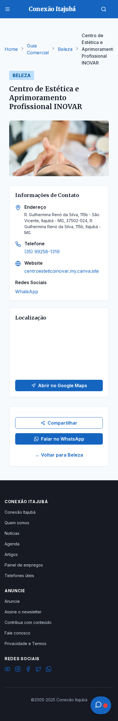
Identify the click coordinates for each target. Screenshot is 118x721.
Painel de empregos (24, 565)
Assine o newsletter (23, 611)
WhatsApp (26, 291)
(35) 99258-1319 (42, 251)
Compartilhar (62, 423)
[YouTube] (7, 670)
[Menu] (7, 9)
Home (11, 49)
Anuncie (12, 601)
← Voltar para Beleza (59, 455)
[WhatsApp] (49, 670)
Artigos (11, 554)
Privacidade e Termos (25, 643)
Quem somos (17, 522)
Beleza (65, 49)
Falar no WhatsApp (62, 439)
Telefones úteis (19, 575)
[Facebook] (28, 670)
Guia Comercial (38, 49)
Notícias (12, 533)
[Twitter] (38, 670)
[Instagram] (18, 670)
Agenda (12, 543)
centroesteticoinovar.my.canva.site (61, 271)
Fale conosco (17, 632)
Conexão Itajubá (20, 512)
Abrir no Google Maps (62, 385)
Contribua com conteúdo (28, 622)
